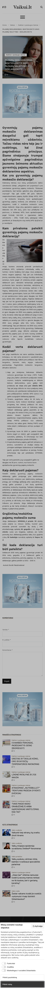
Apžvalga (38, 926)
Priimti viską (7, 984)
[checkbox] (8, 963)
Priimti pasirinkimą (10, 977)
